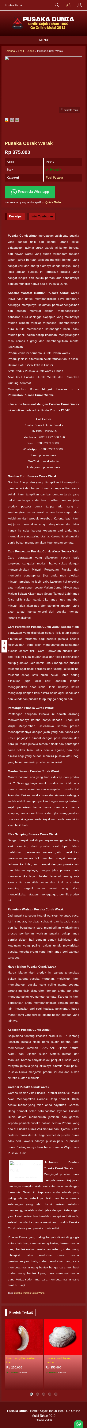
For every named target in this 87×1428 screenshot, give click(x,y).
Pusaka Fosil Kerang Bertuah (58, 1360)
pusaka (18, 1293)
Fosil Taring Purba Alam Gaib (20, 1360)
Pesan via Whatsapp (33, 192)
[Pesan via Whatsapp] (68, 5)
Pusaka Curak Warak (34, 1293)
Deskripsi (16, 216)
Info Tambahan (42, 216)
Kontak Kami (13, 5)
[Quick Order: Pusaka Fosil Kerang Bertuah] (80, 1352)
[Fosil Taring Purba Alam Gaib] (24, 1337)
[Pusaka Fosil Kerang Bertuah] (63, 1337)
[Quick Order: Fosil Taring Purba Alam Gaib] (40, 1352)
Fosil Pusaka (54, 177)
